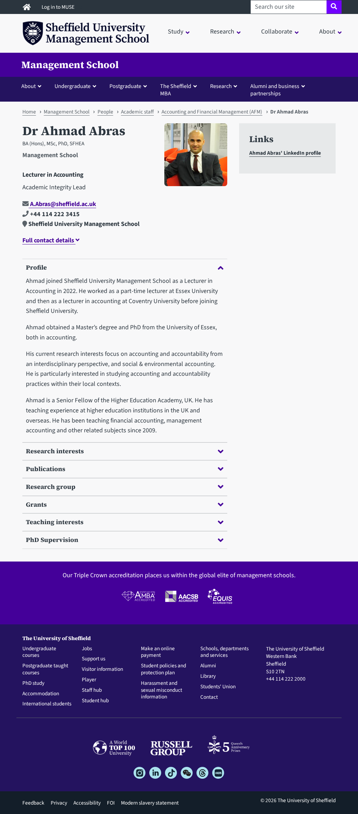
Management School (70, 64)
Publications (45, 468)
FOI (111, 803)
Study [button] (175, 31)
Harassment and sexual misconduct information (161, 690)
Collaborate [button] (276, 31)
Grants (36, 504)
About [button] (327, 31)
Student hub (95, 700)
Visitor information (102, 669)
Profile (36, 267)
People (105, 112)
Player (89, 679)
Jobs (87, 648)
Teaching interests (55, 522)
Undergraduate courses (39, 652)
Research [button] (222, 31)
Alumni (208, 665)
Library (208, 676)
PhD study (33, 683)
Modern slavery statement (150, 803)
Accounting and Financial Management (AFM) (212, 112)
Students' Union (218, 686)
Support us (93, 658)
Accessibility (87, 803)
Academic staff (137, 112)
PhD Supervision (52, 539)
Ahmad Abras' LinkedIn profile (285, 153)
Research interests (55, 451)
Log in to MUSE (59, 7)
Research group (51, 486)
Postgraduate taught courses (45, 669)
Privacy (59, 803)
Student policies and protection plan (163, 669)
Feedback (33, 803)
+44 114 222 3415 (54, 214)
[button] (32, 86)
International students (46, 704)
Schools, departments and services (224, 652)
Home (29, 112)
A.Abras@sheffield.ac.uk (62, 204)
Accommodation (40, 693)
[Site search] (334, 7)
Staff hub (92, 690)
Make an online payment (158, 652)
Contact (209, 697)
